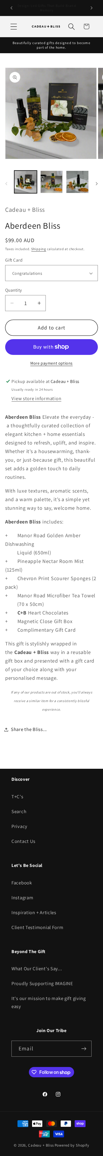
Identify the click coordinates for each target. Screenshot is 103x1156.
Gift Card (14, 260)
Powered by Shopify (72, 1145)
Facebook (21, 883)
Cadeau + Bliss (41, 1145)
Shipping (38, 249)
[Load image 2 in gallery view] (51, 182)
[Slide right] (96, 183)
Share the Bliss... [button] (29, 729)
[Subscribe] (83, 1049)
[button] (13, 26)
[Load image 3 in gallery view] (77, 182)
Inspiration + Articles (33, 912)
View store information (36, 398)
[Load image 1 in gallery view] (25, 182)
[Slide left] (6, 183)
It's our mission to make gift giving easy (48, 1002)
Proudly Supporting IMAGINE (42, 983)
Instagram (22, 897)
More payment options (51, 363)
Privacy (19, 826)
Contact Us (23, 841)
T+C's (17, 796)
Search (18, 811)
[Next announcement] (91, 8)
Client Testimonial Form (37, 927)
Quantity (13, 290)
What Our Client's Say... (36, 968)
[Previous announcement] (11, 8)
